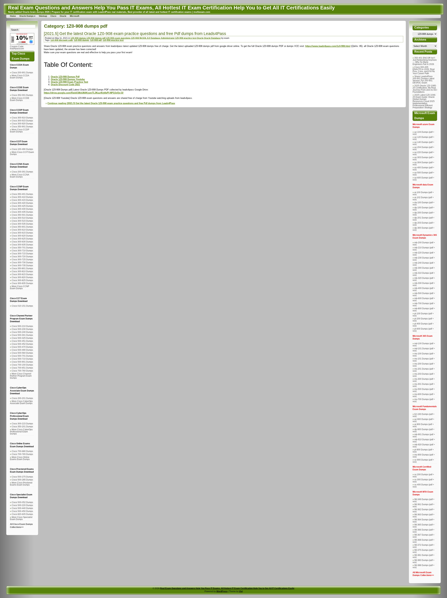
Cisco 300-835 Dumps (22, 283)
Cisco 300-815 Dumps (22, 274)
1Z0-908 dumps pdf (95, 38)
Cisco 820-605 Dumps (22, 514)
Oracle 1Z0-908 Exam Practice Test (69, 82)
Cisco (53, 16)
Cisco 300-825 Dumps (22, 280)
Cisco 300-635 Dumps (22, 245)
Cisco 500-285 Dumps (22, 480)
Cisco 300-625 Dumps (22, 239)
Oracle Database (212, 38)
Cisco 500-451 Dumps (22, 341)
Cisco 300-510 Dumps (22, 218)
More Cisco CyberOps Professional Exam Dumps (21, 432)
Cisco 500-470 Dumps (22, 347)
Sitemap (43, 16)
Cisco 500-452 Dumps (22, 344)
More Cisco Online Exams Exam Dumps (20, 458)
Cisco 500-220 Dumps (22, 505)
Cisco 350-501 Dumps (22, 215)
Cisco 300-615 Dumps (22, 233)
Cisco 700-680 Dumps (22, 451)
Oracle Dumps (26, 16)
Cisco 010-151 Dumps (22, 306)
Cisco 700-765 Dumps (22, 454)
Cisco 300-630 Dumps (22, 242)
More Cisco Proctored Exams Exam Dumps (21, 484)
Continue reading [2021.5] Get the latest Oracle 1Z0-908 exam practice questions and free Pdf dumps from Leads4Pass (111, 103)
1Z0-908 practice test (185, 38)
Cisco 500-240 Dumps (22, 332)
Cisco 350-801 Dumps (22, 268)
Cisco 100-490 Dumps (22, 149)
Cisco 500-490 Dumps (22, 350)
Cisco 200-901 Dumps (22, 73)
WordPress (222, 591)
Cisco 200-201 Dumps (22, 398)
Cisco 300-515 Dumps (22, 221)
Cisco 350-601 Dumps (22, 227)
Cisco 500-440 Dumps (22, 508)
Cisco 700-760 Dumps (22, 371)
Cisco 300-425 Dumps (22, 206)
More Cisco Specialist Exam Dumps (21, 518)
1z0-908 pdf (96, 40)
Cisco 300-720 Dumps (22, 257)
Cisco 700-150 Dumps (22, 365)
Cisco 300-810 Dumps (22, 271)
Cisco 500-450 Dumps (22, 511)
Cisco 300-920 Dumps (22, 124)
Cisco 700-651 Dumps (22, 368)
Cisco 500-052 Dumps (22, 502)
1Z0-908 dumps (78, 38)
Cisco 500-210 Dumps (22, 326)
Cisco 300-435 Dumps (22, 212)
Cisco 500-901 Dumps (22, 362)
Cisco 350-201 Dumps (22, 427)
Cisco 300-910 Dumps (22, 118)
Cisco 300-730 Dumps (22, 262)
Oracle (63, 16)
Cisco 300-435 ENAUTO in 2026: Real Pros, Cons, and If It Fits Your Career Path (424, 70)
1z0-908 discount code (61, 40)
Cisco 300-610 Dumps (22, 230)
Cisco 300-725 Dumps (22, 260)
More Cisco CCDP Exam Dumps (19, 131)
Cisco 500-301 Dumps (22, 335)
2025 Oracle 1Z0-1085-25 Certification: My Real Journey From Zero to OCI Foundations (425, 89)
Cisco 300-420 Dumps (22, 203)
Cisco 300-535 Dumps (22, 224)
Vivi (241, 591)
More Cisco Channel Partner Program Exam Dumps (21, 376)
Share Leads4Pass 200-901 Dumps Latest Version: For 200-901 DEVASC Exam (423, 79)
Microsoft (74, 16)
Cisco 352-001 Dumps (22, 95)
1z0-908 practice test (113, 40)
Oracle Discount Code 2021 (65, 84)
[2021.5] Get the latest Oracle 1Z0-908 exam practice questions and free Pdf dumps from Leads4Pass (135, 33)
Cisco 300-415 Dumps (22, 200)
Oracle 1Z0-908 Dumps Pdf (65, 76)
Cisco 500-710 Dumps (22, 359)
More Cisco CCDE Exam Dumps (19, 99)
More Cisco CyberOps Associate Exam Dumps (21, 402)
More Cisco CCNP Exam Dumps (19, 287)
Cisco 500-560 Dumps (22, 353)
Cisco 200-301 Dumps (22, 172)
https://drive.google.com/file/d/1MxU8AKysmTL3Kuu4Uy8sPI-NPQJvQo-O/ (83, 92)
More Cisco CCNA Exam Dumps (19, 176)
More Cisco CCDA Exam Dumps (19, 77)
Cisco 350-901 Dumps (22, 127)
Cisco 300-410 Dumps (22, 197)
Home (13, 16)
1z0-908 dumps (81, 40)
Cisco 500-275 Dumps (22, 477)
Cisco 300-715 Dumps (22, 254)
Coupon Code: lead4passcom (17, 47)
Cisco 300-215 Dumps (22, 424)
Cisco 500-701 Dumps (22, 356)
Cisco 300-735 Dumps (22, 265)
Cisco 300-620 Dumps (22, 236)
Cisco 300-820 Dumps (22, 277)
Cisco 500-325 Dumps (22, 338)
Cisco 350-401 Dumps (22, 194)
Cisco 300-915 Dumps (22, 121)
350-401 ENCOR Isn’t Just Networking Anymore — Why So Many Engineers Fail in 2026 (425, 61)
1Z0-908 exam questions (118, 38)
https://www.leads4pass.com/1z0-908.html (327, 46)
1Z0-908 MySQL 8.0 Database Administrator (153, 38)
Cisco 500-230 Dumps (22, 329)
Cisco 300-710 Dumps (22, 251)
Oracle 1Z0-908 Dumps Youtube (68, 79)
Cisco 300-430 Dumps (22, 209)
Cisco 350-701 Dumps (22, 248)
